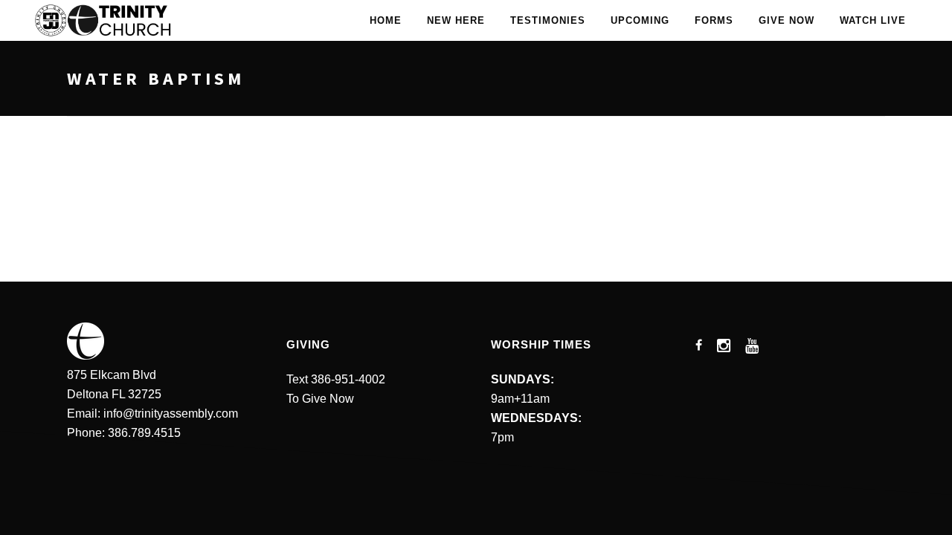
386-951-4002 (348, 379)
